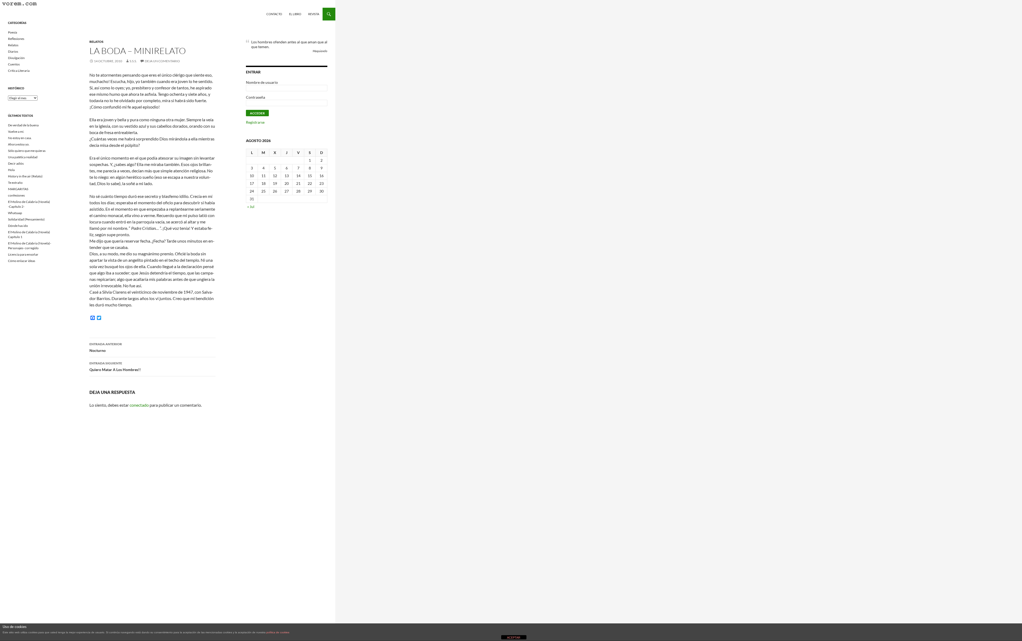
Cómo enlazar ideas (21, 261)
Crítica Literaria (19, 71)
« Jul (250, 206)
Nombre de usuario (262, 82)
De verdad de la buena (23, 125)
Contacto (274, 14)
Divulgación (16, 58)
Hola (11, 170)
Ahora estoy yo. (19, 144)
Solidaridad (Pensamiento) (26, 219)
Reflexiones (16, 39)
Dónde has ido (18, 226)
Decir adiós (16, 163)
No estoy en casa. (20, 138)
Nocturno (105, 347)
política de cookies (277, 632)
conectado (139, 404)
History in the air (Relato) (25, 176)
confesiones (16, 195)
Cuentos (14, 64)
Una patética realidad (23, 157)
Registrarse (255, 122)
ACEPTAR (513, 637)
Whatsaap (15, 213)
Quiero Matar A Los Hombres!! (115, 366)
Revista (313, 14)
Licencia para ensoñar (23, 254)
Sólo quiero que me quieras (27, 151)
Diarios (13, 51)
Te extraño (15, 183)
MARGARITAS (18, 189)
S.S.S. (133, 61)
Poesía (12, 32)
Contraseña (255, 97)
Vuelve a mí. (16, 132)
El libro (295, 14)
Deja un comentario (162, 61)
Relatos (96, 42)
